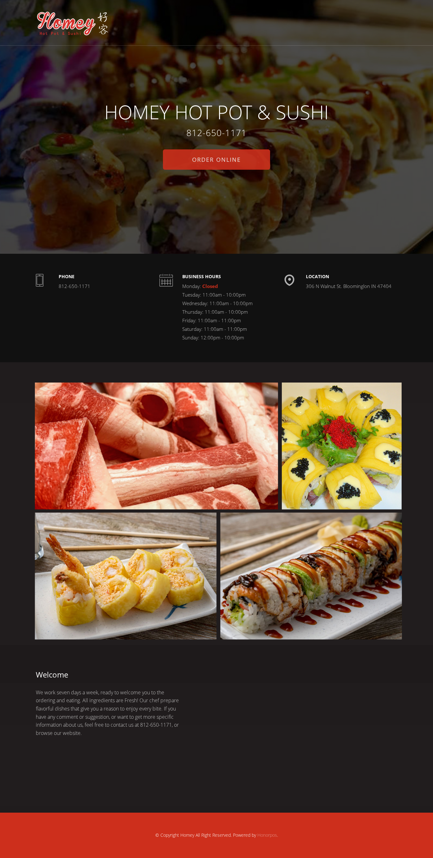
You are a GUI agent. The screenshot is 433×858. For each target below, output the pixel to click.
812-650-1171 (216, 133)
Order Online (216, 159)
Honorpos (267, 835)
